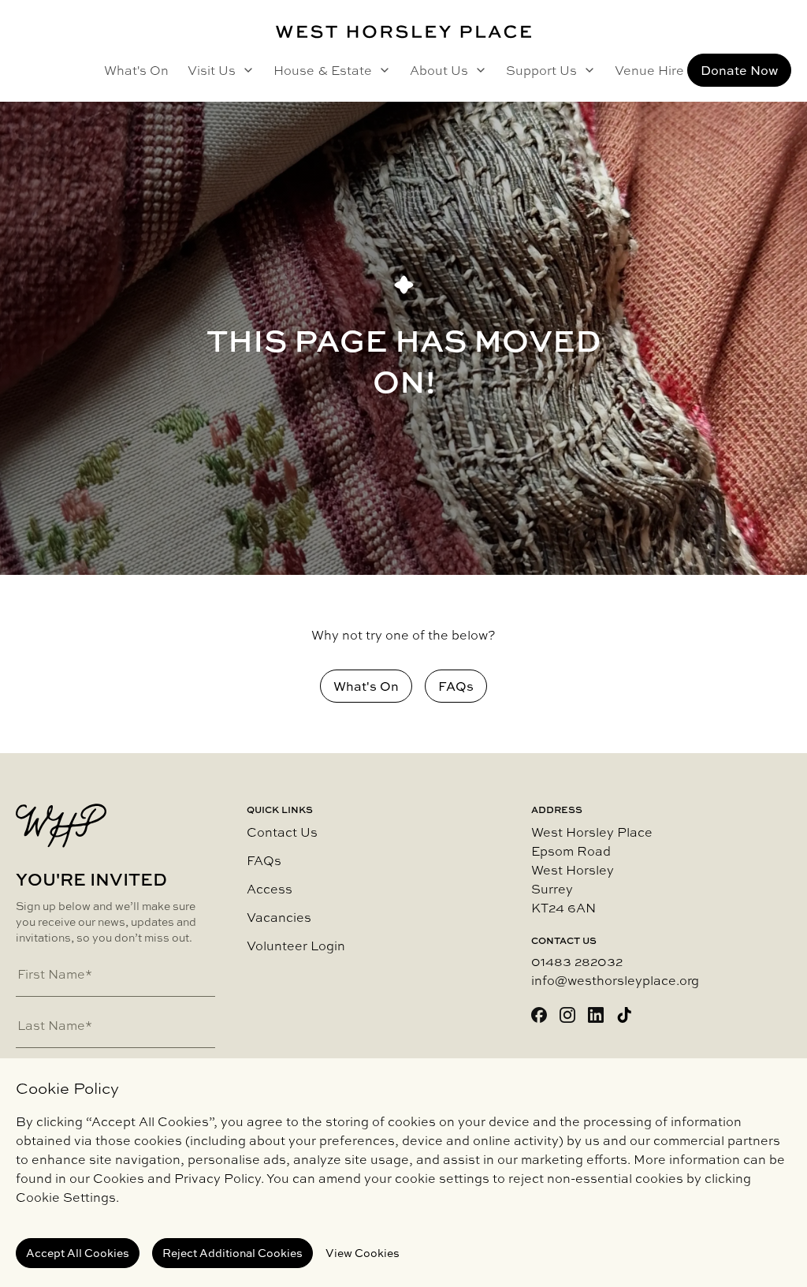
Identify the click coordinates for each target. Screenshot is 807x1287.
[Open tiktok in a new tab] (624, 1015)
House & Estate (322, 70)
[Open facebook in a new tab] (539, 1015)
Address (556, 810)
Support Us (541, 70)
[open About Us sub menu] (477, 70)
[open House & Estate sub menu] (381, 70)
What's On (136, 70)
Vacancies (279, 917)
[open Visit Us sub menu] (245, 70)
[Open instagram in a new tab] (567, 1015)
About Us (439, 70)
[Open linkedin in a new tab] (596, 1015)
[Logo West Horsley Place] (403, 32)
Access (269, 888)
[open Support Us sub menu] (586, 70)
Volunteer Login (296, 945)
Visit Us (212, 70)
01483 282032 (577, 961)
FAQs (264, 860)
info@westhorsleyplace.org (615, 980)
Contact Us (282, 832)
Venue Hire (649, 70)
